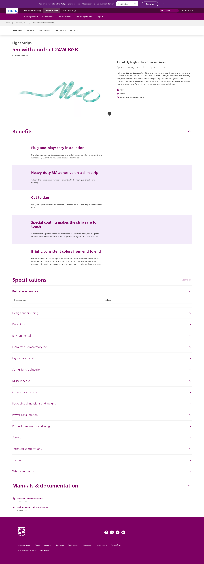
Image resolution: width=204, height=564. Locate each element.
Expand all (186, 279)
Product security (102, 545)
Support (99, 16)
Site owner (60, 545)
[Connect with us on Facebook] (106, 532)
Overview (17, 30)
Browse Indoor (48, 16)
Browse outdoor (65, 16)
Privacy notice (87, 545)
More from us (68, 10)
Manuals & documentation (66, 30)
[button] (16, 89)
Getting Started (31, 16)
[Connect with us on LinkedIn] (112, 532)
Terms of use (116, 545)
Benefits (30, 30)
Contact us (48, 545)
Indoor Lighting (22, 23)
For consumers (51, 10)
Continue (150, 4)
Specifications (44, 30)
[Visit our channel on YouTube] (123, 532)
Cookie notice (73, 545)
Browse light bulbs (84, 16)
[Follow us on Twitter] (117, 532)
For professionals (31, 10)
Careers (37, 545)
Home (8, 23)
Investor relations (24, 545)
